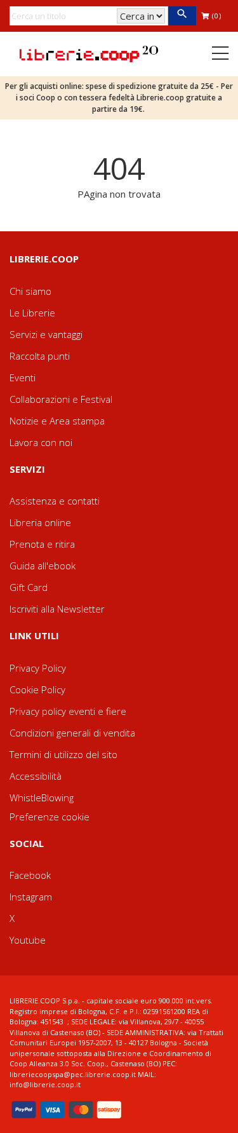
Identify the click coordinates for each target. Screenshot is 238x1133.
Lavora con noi (41, 442)
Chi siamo (30, 291)
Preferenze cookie (49, 816)
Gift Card (29, 587)
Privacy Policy (38, 667)
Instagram (31, 896)
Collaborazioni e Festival (61, 399)
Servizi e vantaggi (46, 334)
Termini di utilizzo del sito (63, 754)
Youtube (28, 939)
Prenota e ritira (42, 544)
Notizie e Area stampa (57, 420)
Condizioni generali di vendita (72, 732)
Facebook (30, 875)
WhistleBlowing (42, 797)
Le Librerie (32, 312)
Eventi (23, 377)
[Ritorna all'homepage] (89, 52)
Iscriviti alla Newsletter (57, 608)
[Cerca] (182, 15)
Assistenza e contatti (55, 500)
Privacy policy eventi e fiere (68, 711)
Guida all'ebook (43, 565)
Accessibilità (36, 776)
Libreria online (40, 522)
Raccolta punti (40, 355)
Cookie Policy (37, 689)
